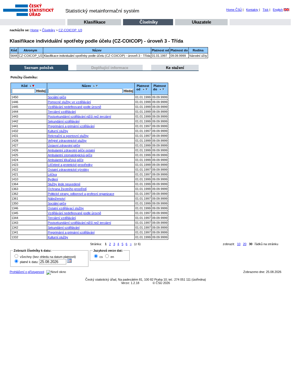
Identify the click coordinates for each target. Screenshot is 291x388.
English (278, 9)
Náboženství (56, 198)
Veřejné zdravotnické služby (67, 140)
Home (34, 30)
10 (238, 244)
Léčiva (52, 174)
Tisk (266, 9)
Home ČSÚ (234, 9)
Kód (24, 85)
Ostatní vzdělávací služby (66, 208)
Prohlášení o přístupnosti (27, 272)
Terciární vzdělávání (62, 111)
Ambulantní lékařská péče (66, 160)
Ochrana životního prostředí (67, 189)
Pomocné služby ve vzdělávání (69, 102)
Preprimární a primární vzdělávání (71, 126)
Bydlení (53, 179)
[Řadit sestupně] (34, 85)
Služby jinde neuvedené (64, 184)
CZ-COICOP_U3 (70, 30)
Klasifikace (94, 22)
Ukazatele (201, 22)
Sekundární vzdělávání (64, 121)
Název (86, 85)
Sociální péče (57, 97)
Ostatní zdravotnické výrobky (68, 169)
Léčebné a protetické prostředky (70, 164)
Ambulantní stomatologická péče (70, 155)
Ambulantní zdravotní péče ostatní (71, 150)
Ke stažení (175, 68)
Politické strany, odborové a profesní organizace (81, 193)
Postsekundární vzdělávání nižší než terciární (79, 116)
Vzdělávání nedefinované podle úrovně (74, 107)
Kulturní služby (58, 131)
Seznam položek (38, 68)
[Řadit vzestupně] (31, 85)
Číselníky (149, 22)
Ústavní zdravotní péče (64, 145)
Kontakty (252, 9)
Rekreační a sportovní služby (68, 135)
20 (244, 244)
